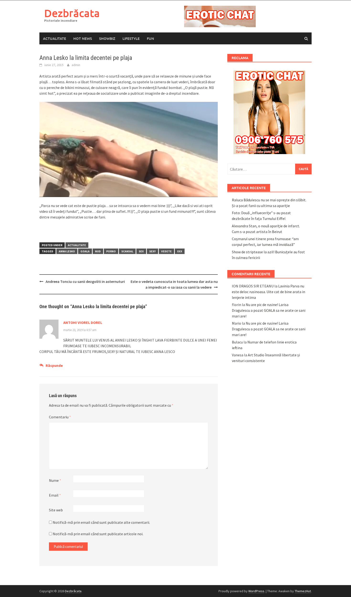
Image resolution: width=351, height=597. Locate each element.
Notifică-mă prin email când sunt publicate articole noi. (98, 533)
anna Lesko (67, 251)
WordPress (256, 591)
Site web (56, 510)
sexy (152, 251)
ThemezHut (303, 591)
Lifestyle (131, 38)
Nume (55, 480)
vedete (166, 251)
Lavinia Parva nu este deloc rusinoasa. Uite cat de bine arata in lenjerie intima (268, 292)
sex (141, 251)
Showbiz (107, 38)
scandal (127, 251)
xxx (179, 251)
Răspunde (54, 365)
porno (111, 251)
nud (98, 251)
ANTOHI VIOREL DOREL (82, 322)
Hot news (82, 38)
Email (55, 495)
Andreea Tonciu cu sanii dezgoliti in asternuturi (85, 281)
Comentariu (60, 417)
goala (85, 251)
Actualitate (54, 38)
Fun (150, 38)
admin (76, 65)
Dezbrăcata (72, 13)
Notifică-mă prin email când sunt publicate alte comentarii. (101, 522)
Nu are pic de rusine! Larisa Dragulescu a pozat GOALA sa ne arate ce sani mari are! (268, 310)
